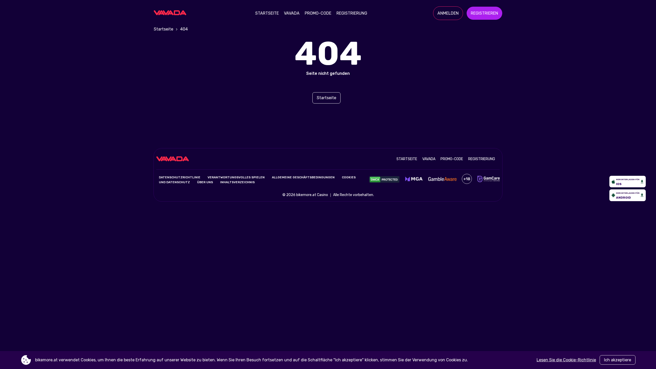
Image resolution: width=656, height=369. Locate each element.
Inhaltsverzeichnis (237, 182)
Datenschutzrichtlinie (179, 177)
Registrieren (484, 13)
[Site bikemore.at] (171, 13)
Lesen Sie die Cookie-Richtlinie (566, 359)
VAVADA (292, 13)
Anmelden (448, 13)
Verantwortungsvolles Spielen (236, 177)
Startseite (267, 13)
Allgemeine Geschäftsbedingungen (303, 177)
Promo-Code (318, 13)
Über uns (205, 182)
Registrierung (351, 13)
